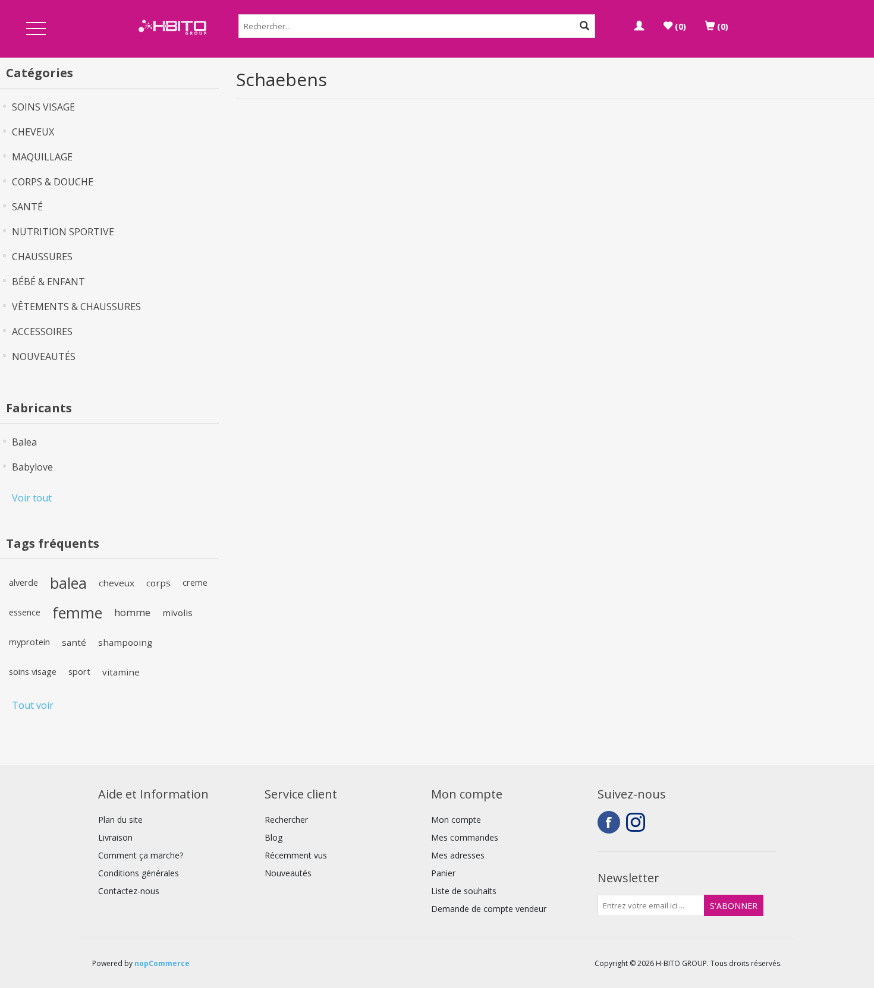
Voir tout (32, 497)
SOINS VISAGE (43, 106)
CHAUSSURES (42, 256)
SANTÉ (27, 206)
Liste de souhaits (463, 891)
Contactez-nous (128, 891)
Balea (24, 442)
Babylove (32, 467)
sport (79, 671)
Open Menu (36, 29)
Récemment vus (296, 855)
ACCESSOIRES (42, 331)
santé (74, 642)
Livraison (115, 837)
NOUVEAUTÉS (44, 356)
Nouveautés (288, 873)
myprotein (29, 642)
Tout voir (33, 705)
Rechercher (286, 819)
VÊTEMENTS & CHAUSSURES (76, 306)
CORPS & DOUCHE (52, 181)
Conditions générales (138, 873)
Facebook (609, 822)
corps (158, 583)
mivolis (177, 612)
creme (195, 582)
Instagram (637, 822)
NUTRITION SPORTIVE (63, 231)
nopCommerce (162, 963)
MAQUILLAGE (42, 156)
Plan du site (120, 819)
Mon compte (456, 819)
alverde (23, 582)
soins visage (32, 671)
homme (132, 612)
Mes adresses (458, 855)
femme (77, 612)
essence (24, 612)
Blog (273, 837)
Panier (443, 873)
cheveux (116, 583)
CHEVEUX (33, 131)
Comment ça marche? (140, 855)
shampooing (125, 642)
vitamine (121, 672)
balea (68, 583)
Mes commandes (464, 837)
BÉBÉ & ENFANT (48, 281)
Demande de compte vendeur (488, 908)
